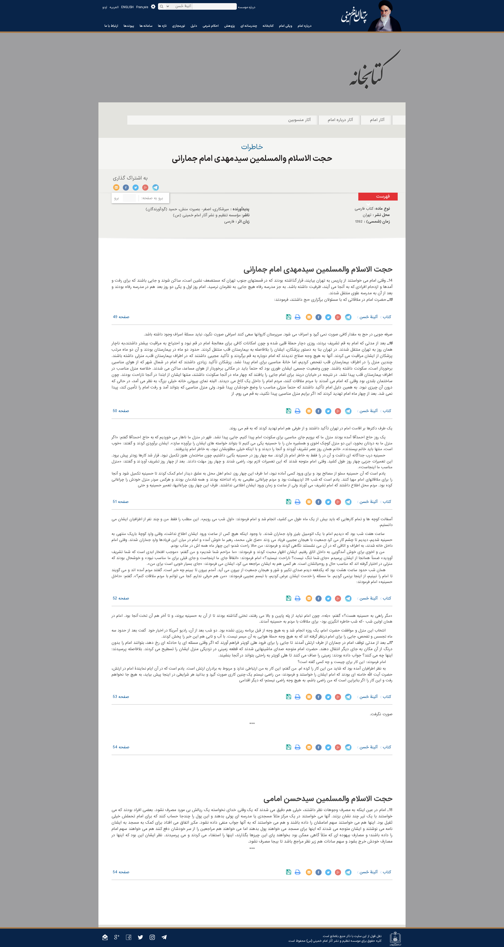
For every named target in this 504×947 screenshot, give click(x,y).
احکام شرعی (211, 26)
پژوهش (229, 26)
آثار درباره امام (340, 120)
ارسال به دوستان (116, 187)
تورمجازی (178, 26)
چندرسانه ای (248, 26)
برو (116, 198)
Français (142, 7)
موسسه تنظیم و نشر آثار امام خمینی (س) (333, 941)
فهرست (383, 196)
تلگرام (155, 187)
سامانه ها (146, 26)
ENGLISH (127, 7)
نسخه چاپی (299, 317)
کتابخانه (268, 26)
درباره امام (305, 26)
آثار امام (377, 120)
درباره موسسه (246, 7)
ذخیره (289, 317)
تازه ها (162, 26)
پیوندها (129, 26)
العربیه (114, 7)
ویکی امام (285, 26)
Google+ (145, 187)
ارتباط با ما (111, 26)
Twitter (135, 187)
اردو (104, 7)
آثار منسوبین (299, 120)
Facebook (126, 187)
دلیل (194, 26)
